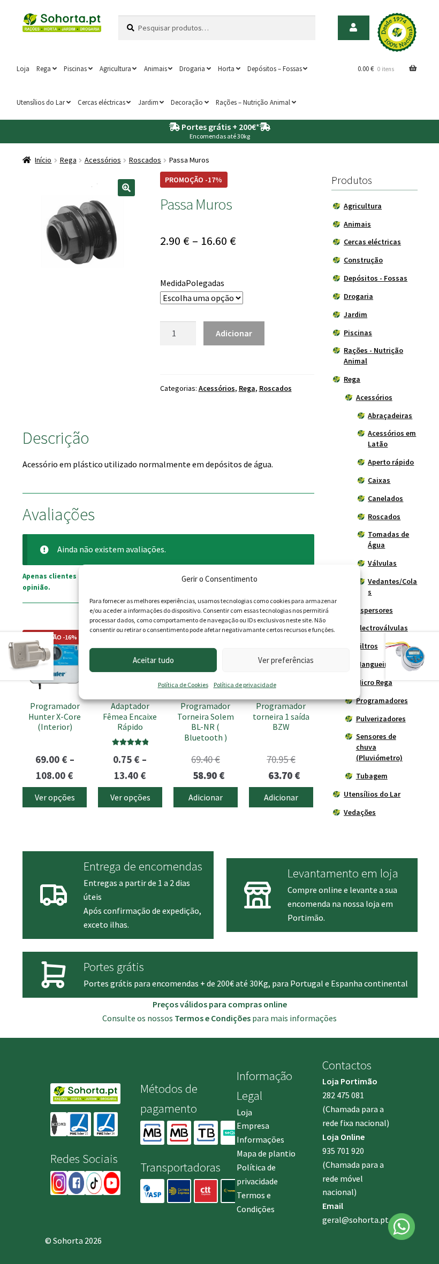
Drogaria (192, 68)
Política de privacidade (245, 685)
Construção (363, 260)
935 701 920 (343, 1150)
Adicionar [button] (205, 797)
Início (43, 160)
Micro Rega (374, 682)
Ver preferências (286, 660)
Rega (43, 68)
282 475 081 (343, 1095)
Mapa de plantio (266, 1153)
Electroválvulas (382, 628)
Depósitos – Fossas (274, 68)
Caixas (379, 480)
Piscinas (75, 68)
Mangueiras (375, 664)
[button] (126, 187)
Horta (226, 68)
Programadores (382, 700)
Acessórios (103, 160)
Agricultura (115, 68)
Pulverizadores (381, 718)
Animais (155, 68)
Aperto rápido (391, 462)
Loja (23, 68)
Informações (260, 1139)
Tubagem (372, 776)
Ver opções (55, 797)
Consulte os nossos (176, 1018)
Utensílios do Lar (41, 102)
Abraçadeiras (390, 415)
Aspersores (374, 610)
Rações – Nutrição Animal (253, 102)
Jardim (148, 102)
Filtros (367, 646)
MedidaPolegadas (192, 283)
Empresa (253, 1125)
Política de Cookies (183, 685)
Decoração (187, 102)
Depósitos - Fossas (375, 278)
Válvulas (382, 563)
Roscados (145, 160)
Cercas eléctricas (101, 102)
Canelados (385, 498)
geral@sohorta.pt (355, 1219)
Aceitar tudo (153, 660)
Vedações (360, 812)
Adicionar (234, 333)
